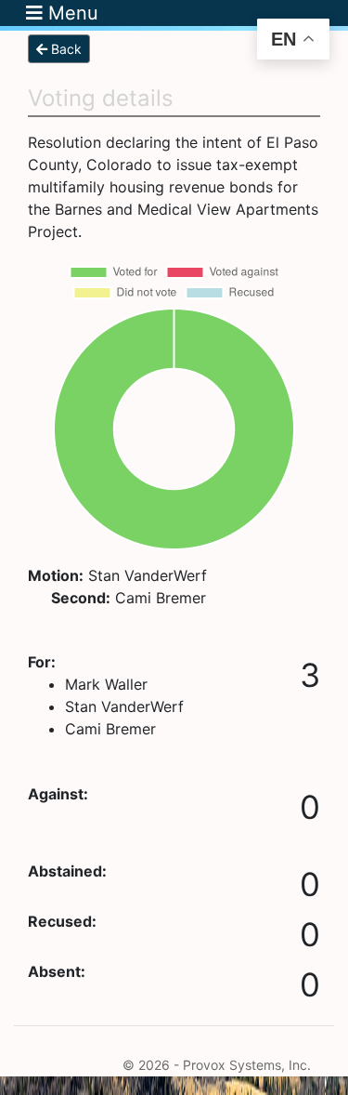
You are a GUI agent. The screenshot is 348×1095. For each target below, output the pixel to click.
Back (64, 49)
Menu (70, 13)
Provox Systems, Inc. (247, 1065)
